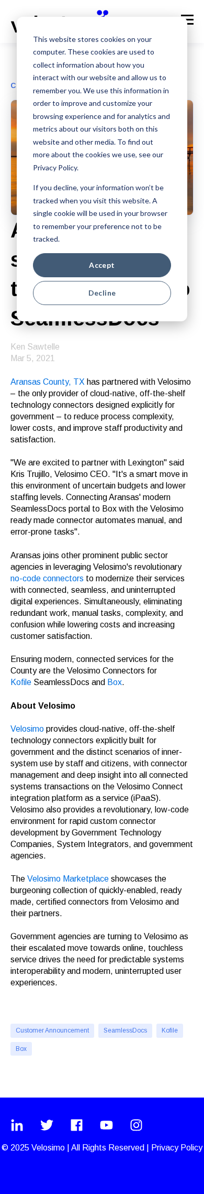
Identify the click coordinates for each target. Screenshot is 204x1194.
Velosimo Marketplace (68, 878)
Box (114, 682)
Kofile (170, 1030)
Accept (102, 264)
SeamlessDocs (125, 1030)
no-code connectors (48, 578)
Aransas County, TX (48, 381)
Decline (102, 292)
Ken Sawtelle (35, 346)
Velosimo (27, 728)
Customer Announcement (52, 1030)
